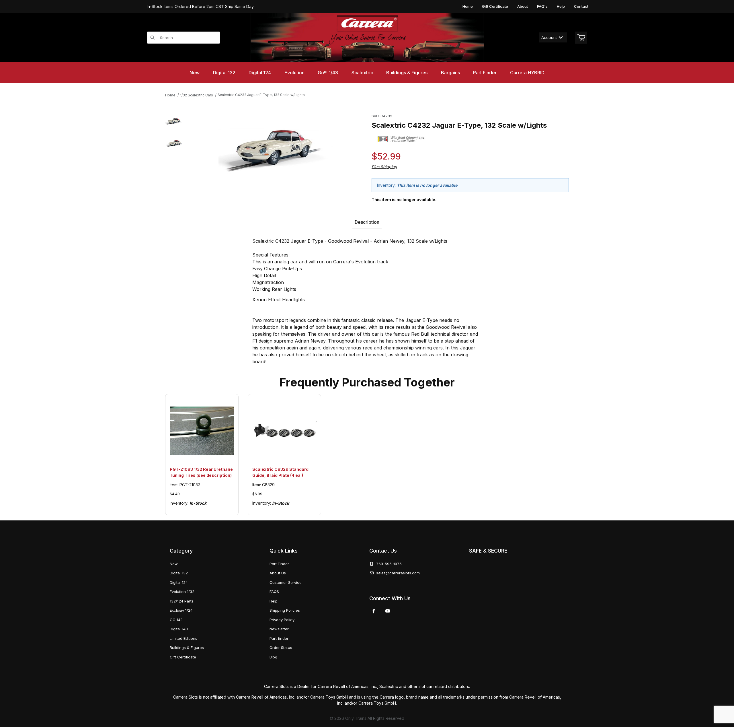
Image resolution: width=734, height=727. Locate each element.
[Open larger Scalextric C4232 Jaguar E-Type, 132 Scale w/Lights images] (275, 147)
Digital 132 (179, 573)
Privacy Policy (282, 619)
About (522, 6)
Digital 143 (179, 629)
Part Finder (279, 563)
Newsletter (279, 629)
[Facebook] (373, 611)
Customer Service (286, 582)
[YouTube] (387, 611)
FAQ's (542, 6)
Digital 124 (179, 582)
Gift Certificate (495, 6)
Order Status (281, 647)
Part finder (279, 638)
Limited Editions (183, 638)
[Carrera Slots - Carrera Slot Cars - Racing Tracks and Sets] (367, 37)
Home (467, 6)
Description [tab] (367, 222)
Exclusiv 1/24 (181, 610)
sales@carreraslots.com (398, 573)
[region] (174, 157)
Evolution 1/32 (182, 591)
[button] (174, 121)
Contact (581, 6)
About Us (278, 573)
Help (561, 6)
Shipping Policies (285, 610)
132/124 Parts (182, 601)
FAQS (274, 591)
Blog (273, 657)
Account (549, 37)
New (174, 563)
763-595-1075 (388, 563)
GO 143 (176, 619)
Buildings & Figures (187, 647)
